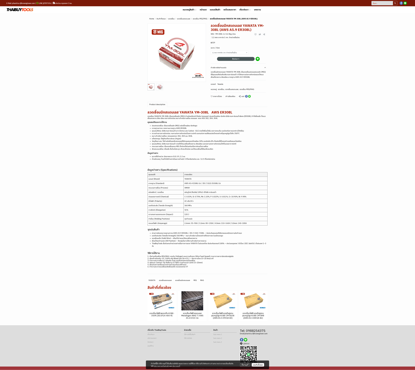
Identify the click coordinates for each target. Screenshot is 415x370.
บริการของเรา (152, 338)
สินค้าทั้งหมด (161, 19)
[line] (405, 3)
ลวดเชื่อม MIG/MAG (200, 19)
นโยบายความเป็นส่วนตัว (161, 366)
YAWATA (151, 280)
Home (151, 19)
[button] (384, 3)
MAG (202, 280)
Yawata (220, 84)
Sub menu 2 (217, 338)
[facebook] (401, 3)
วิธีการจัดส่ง (188, 338)
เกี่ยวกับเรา (151, 334)
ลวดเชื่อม (171, 19)
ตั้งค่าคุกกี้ (245, 365)
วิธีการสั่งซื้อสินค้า (189, 334)
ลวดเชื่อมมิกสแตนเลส (182, 280)
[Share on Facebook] (246, 96)
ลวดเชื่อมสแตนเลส (183, 19)
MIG (195, 280)
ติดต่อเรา (235, 59)
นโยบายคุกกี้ (176, 366)
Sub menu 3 (217, 342)
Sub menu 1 (217, 334)
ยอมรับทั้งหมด (258, 365)
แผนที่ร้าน (151, 346)
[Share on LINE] (249, 96)
